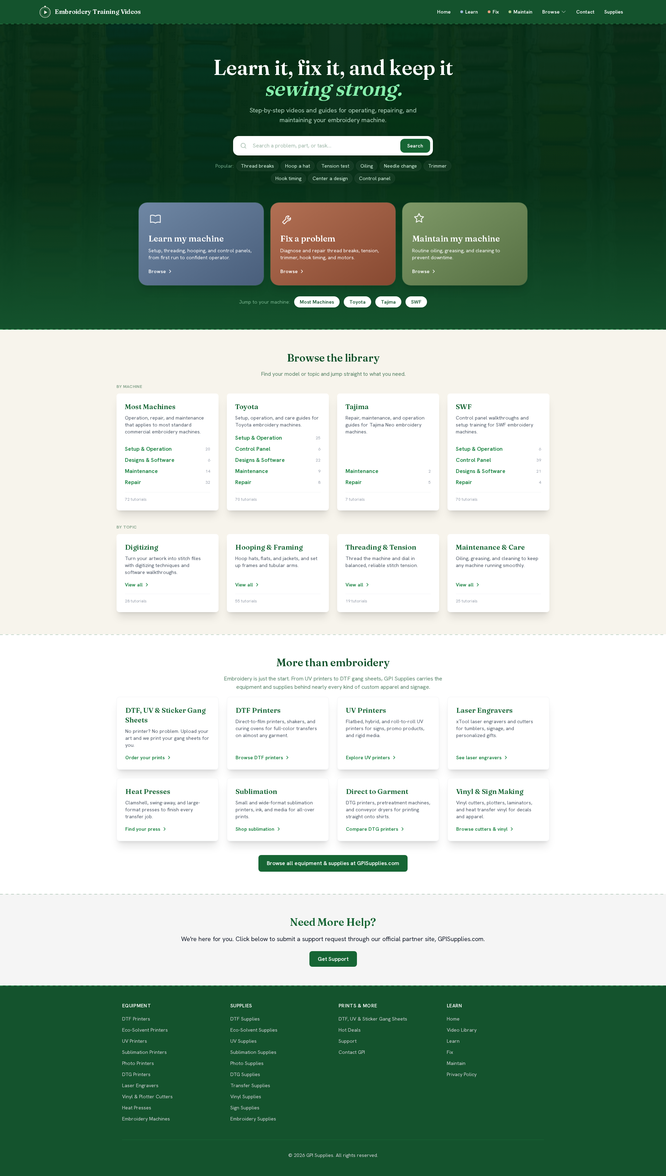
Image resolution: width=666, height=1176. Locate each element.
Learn (471, 12)
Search (415, 146)
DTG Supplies (245, 1074)
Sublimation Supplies (253, 1052)
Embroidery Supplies (253, 1119)
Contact (585, 12)
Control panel (375, 178)
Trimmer (437, 166)
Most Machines (317, 302)
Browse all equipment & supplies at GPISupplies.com (333, 863)
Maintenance (141, 471)
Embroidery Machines (146, 1119)
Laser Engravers (140, 1085)
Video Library (462, 1030)
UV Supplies (243, 1041)
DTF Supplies (245, 1019)
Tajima (388, 302)
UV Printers (134, 1041)
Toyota (357, 302)
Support (348, 1041)
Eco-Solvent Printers (145, 1030)
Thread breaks (257, 166)
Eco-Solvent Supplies (254, 1030)
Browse (551, 12)
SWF (416, 302)
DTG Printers (136, 1074)
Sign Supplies (244, 1108)
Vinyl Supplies (245, 1096)
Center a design (330, 178)
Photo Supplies (247, 1063)
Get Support (333, 959)
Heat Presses (136, 1108)
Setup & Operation (148, 448)
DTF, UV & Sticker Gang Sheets (373, 1019)
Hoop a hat (297, 166)
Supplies (613, 12)
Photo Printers (138, 1063)
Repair (133, 482)
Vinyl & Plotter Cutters (147, 1096)
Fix (496, 12)
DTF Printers (136, 1019)
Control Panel (253, 448)
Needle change (400, 166)
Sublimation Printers (144, 1052)
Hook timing (288, 178)
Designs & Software (149, 460)
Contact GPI (352, 1052)
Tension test (335, 166)
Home (444, 12)
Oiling (366, 166)
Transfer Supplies (250, 1085)
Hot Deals (350, 1030)
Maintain (522, 12)
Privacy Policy (462, 1074)
